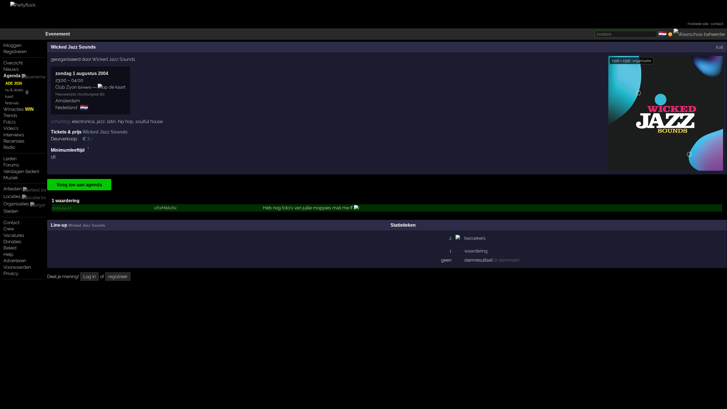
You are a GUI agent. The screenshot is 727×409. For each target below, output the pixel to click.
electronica (83, 121)
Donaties (12, 241)
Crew (8, 228)
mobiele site (698, 24)
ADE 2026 (13, 83)
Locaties (12, 196)
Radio (9, 147)
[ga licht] (670, 34)
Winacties (18, 109)
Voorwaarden (17, 267)
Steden (10, 211)
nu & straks (14, 90)
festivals (12, 103)
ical (719, 47)
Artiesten (12, 188)
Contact (11, 222)
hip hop (125, 121)
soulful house (149, 121)
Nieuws (11, 69)
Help (8, 254)
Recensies (13, 141)
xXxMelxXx (165, 207)
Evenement (57, 34)
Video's (10, 128)
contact (717, 24)
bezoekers (475, 238)
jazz (101, 121)
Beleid (9, 248)
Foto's (9, 122)
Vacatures (13, 235)
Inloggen (12, 45)
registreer (118, 276)
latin (111, 121)
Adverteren (14, 260)
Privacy (10, 273)
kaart (9, 96)
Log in (89, 276)
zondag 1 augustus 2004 (81, 73)
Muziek (10, 177)
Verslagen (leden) (21, 171)
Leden (9, 158)
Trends (10, 115)
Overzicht (13, 63)
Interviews (13, 134)
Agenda (11, 75)
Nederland (66, 107)
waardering (476, 251)
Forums (11, 165)
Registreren (15, 51)
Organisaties (16, 203)
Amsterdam (67, 100)
